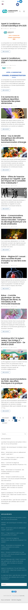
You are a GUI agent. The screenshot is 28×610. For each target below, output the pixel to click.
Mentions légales (16, 600)
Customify (21, 595)
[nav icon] (24, 11)
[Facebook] (17, 4)
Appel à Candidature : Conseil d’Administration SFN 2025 (13, 60)
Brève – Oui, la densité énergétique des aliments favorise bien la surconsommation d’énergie (13, 139)
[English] (2, 4)
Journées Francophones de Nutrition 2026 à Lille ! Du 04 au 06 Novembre (13, 443)
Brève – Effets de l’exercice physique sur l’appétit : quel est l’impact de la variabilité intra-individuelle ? (13, 180)
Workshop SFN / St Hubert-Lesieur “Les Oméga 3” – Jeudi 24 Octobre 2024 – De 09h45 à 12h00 (13, 341)
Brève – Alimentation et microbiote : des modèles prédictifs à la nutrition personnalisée (12, 471)
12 (9, 420)
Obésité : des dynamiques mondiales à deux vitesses (14, 448)
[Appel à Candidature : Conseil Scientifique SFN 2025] (14, 36)
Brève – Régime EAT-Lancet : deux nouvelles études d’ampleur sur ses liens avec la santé (13, 259)
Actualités (13, 28)
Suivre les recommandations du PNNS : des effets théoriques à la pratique (13, 381)
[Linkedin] (20, 1)
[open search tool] (20, 11)
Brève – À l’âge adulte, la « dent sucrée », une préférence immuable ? (12, 458)
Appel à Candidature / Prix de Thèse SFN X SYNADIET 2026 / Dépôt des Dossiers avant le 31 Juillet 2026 (13, 494)
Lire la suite (5, 51)
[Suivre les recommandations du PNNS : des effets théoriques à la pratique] (14, 393)
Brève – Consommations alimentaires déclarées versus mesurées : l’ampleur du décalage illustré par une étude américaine (13, 219)
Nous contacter (5, 600)
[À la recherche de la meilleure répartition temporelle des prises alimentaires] (14, 113)
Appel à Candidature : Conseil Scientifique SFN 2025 (13, 25)
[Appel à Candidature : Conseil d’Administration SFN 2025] (14, 72)
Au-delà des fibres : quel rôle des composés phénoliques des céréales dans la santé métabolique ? (14, 501)
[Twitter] (14, 591)
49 (19, 420)
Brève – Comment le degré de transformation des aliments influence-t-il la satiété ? (13, 464)
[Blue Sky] (17, 1)
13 (12, 420)
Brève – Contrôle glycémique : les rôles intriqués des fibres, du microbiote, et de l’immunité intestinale (11, 299)
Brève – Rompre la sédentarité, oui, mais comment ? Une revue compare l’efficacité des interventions (13, 478)
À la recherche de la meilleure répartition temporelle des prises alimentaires (10, 100)
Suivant (4, 423)
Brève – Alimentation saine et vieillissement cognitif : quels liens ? (13, 453)
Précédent (5, 418)
